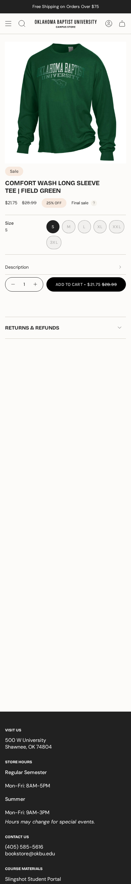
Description (17, 267)
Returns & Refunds (32, 328)
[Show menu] (8, 23)
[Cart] (122, 23)
